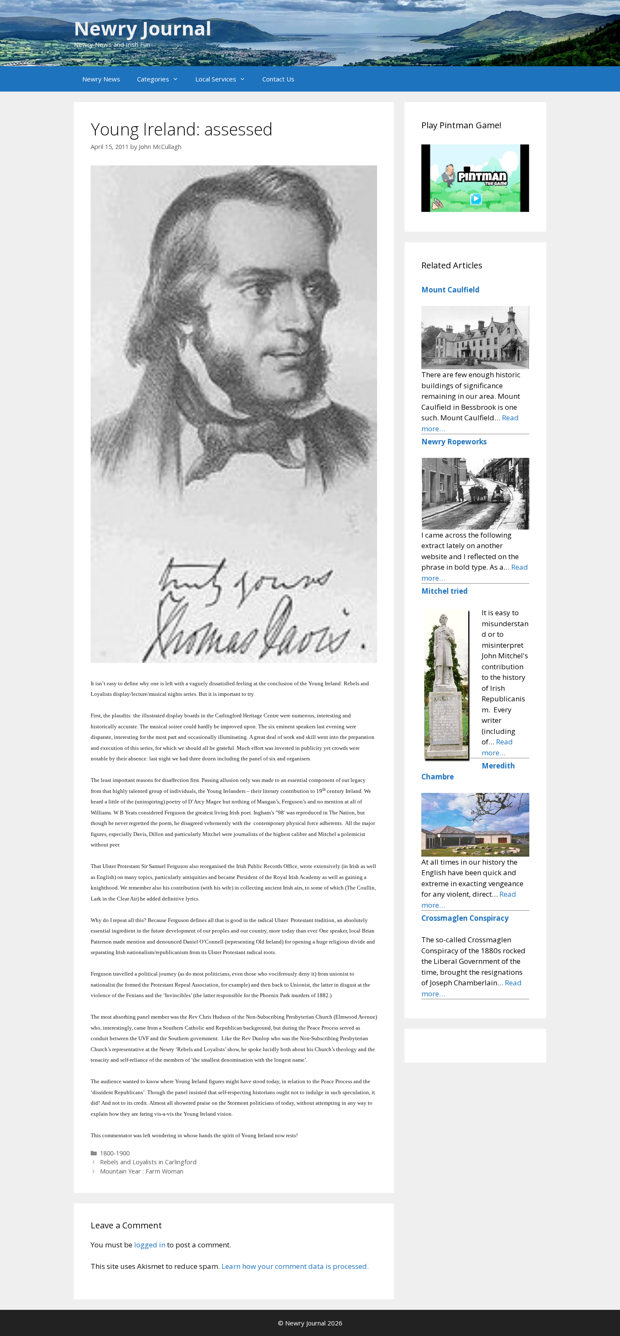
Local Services (215, 79)
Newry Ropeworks (454, 441)
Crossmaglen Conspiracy (465, 918)
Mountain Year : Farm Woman (141, 1171)
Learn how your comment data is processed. (295, 1266)
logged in (149, 1244)
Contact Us (278, 79)
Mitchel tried (444, 591)
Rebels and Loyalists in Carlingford (148, 1162)
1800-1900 (114, 1153)
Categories (153, 79)
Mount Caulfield (450, 290)
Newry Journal (142, 28)
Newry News (101, 79)
